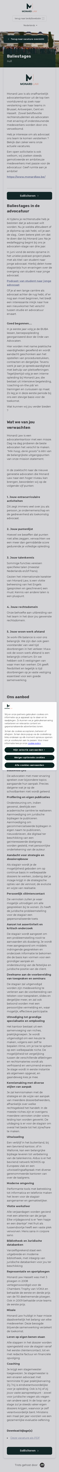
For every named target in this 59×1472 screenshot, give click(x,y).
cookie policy (34, 743)
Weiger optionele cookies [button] (29, 757)
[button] (29, 750)
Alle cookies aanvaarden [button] (29, 765)
